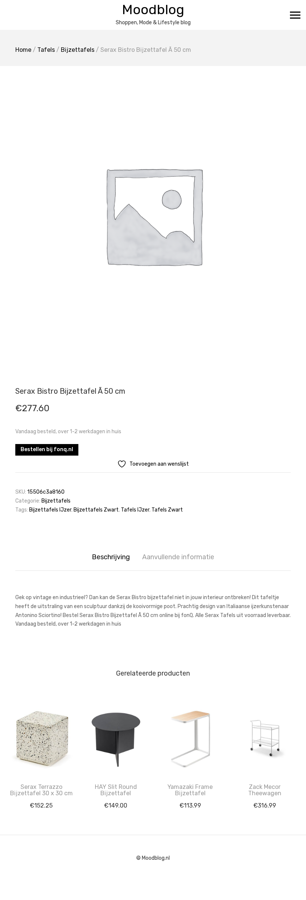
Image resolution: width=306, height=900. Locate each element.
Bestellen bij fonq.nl (47, 449)
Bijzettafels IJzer (50, 510)
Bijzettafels (77, 49)
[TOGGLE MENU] (295, 15)
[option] (153, 214)
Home (23, 49)
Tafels (46, 49)
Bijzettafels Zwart (96, 510)
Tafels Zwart (167, 510)
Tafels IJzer (135, 510)
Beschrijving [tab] (111, 557)
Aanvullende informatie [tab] (178, 557)
